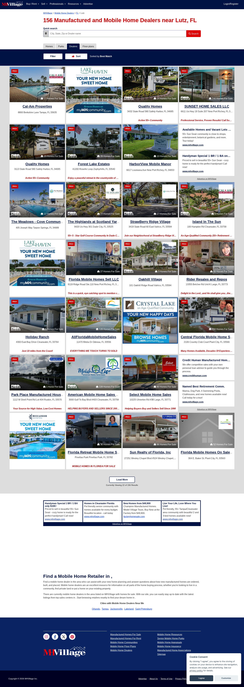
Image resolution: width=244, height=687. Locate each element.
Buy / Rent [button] (31, 4)
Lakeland (129, 609)
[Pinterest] (72, 636)
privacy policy (196, 670)
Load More (122, 479)
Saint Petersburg (143, 609)
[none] (93, 90)
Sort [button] (77, 56)
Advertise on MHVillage (206, 179)
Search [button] (195, 33)
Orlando (96, 609)
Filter (53, 56)
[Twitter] (63, 636)
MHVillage (47, 13)
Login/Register (231, 4)
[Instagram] (46, 636)
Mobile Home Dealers (64, 13)
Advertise (88, 4)
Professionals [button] (57, 4)
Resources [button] (73, 4)
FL (77, 13)
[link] (37, 107)
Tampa (105, 609)
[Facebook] (55, 636)
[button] (46, 33)
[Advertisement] (122, 547)
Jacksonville (116, 609)
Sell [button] (43, 4)
